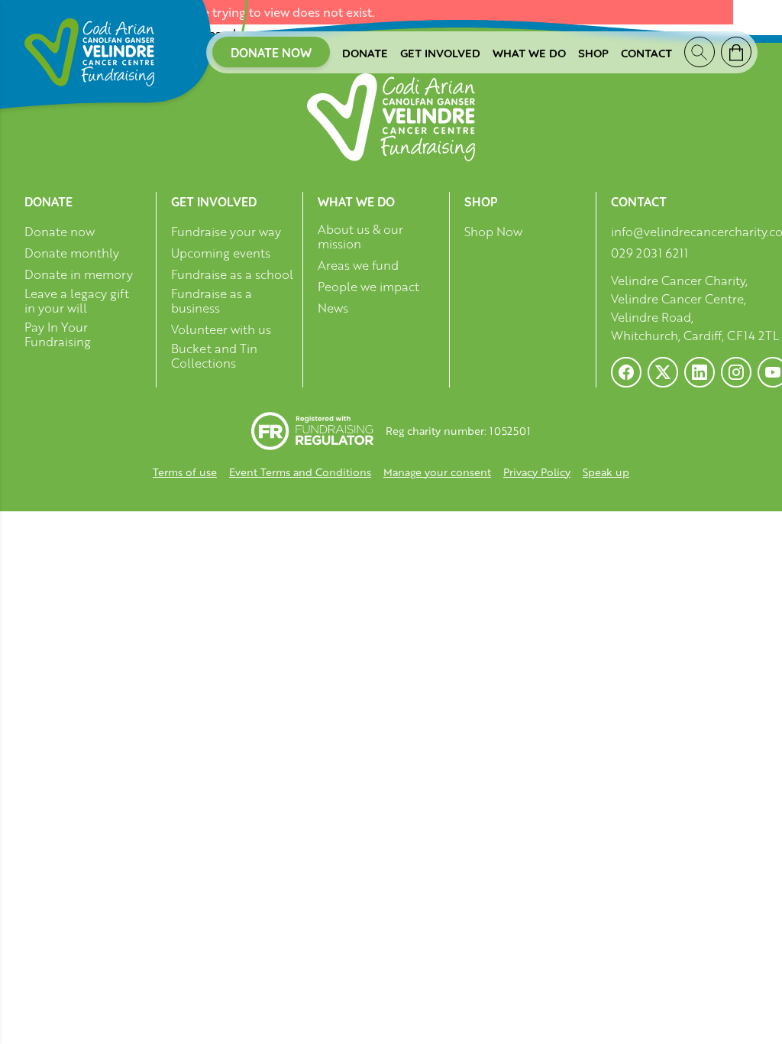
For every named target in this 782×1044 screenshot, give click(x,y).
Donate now (271, 52)
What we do (529, 52)
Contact (646, 52)
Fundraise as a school (232, 274)
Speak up (606, 472)
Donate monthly (71, 253)
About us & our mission (360, 236)
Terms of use (185, 472)
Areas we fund (358, 265)
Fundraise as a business (211, 301)
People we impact (368, 287)
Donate (365, 52)
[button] (30, 1013)
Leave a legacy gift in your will (76, 301)
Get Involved (440, 52)
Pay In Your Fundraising (57, 334)
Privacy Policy (536, 472)
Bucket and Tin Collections (214, 356)
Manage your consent (437, 472)
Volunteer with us (221, 330)
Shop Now (493, 232)
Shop (593, 52)
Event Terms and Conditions (300, 472)
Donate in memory (78, 274)
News (333, 308)
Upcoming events (220, 253)
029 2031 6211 (649, 253)
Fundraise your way (226, 232)
